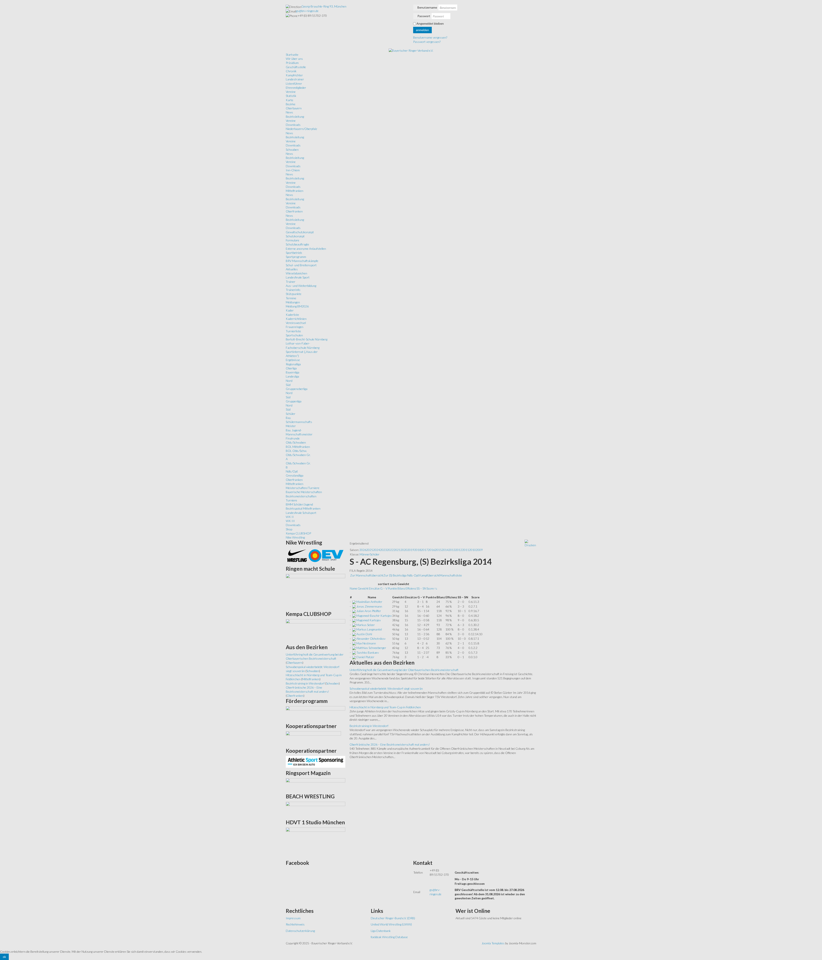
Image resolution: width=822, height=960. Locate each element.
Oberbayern (294, 108)
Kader (290, 310)
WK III (290, 521)
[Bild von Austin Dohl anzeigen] (354, 634)
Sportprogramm (296, 257)
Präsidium (292, 63)
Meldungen (293, 302)
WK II (290, 517)
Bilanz (401, 588)
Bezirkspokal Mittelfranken (303, 508)
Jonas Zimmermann (369, 606)
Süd (288, 385)
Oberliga (291, 368)
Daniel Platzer (365, 657)
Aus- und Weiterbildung (301, 285)
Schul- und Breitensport (301, 265)
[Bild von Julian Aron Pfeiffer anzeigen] (354, 611)
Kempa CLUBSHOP (298, 533)
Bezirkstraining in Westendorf (369, 726)
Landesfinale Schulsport (301, 513)
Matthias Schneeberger (371, 648)
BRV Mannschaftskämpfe (302, 261)
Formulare (292, 240)
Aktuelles (292, 269)
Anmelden (422, 30)
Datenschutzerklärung (300, 931)
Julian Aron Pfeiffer (368, 611)
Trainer (290, 281)
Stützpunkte (293, 294)
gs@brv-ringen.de (307, 11)
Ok (4, 956)
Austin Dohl (364, 634)
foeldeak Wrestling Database (389, 937)
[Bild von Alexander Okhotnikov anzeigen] (354, 638)
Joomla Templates (493, 943)
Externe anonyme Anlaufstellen (306, 248)
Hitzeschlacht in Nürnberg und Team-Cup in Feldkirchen (385, 707)
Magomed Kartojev (368, 620)
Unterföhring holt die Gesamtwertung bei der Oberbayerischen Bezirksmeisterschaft (404, 670)
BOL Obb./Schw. (296, 451)
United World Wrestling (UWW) (391, 924)
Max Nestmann (366, 643)
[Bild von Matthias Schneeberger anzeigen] (354, 648)
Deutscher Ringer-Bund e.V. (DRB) (393, 918)
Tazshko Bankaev (367, 652)
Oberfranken (294, 211)
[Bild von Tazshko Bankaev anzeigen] (354, 652)
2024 (376, 550)
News (289, 112)
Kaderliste (292, 314)
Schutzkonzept (295, 236)
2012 (458, 550)
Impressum (293, 918)
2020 (404, 550)
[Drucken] (530, 543)
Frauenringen (294, 327)
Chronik (291, 71)
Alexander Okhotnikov (371, 638)
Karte (289, 100)
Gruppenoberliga (296, 389)
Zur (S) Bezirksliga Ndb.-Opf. (401, 575)
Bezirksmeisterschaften (301, 496)
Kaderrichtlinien (296, 319)
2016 (431, 550)
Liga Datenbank (381, 931)
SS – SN (421, 588)
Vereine (291, 91)
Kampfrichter (294, 75)
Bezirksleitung (295, 116)
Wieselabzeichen (296, 273)
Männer (365, 554)
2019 (410, 550)
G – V (383, 588)
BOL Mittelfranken (298, 446)
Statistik (291, 96)
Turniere (291, 500)
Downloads (293, 124)
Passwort (423, 16)
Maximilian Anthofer (369, 601)
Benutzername (427, 7)
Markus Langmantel (369, 629)
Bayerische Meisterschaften (304, 492)
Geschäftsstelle (296, 67)
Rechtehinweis (295, 924)
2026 (362, 550)
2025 (369, 550)
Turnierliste (293, 331)
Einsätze (374, 588)
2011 (465, 550)
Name (353, 588)
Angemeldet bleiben (430, 23)
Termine (291, 298)
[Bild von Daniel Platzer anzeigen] (354, 657)
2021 (397, 550)
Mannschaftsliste (451, 575)
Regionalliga (293, 364)
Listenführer (294, 83)
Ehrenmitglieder (296, 87)
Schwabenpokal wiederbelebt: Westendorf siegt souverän (386, 688)
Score (430, 588)
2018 (417, 550)
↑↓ (435, 588)
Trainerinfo (293, 290)
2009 (479, 550)
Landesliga (292, 376)
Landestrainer (295, 79)
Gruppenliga (293, 401)
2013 (451, 550)
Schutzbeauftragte (297, 244)
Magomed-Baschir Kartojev (374, 615)
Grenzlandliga (294, 475)
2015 (438, 550)
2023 (383, 550)
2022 (390, 550)
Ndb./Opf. (292, 471)
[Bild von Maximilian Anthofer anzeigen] (354, 601)
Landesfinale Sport (298, 277)
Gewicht (363, 588)
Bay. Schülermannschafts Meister (299, 422)
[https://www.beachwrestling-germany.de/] (315, 809)
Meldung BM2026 (297, 306)
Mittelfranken (294, 191)
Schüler (290, 413)
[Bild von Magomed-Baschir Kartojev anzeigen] (354, 615)
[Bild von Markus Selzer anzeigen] (354, 625)
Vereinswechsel (296, 323)
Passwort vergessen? (427, 42)
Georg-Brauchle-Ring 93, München (323, 6)
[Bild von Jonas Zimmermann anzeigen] (354, 606)
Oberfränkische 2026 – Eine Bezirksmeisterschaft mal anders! (390, 744)
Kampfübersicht (429, 575)
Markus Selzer (365, 625)
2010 (472, 550)
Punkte (392, 588)
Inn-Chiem (293, 170)
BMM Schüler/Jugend (299, 504)
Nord (289, 380)
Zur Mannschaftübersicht (366, 575)
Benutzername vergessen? (430, 37)
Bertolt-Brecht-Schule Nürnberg (306, 339)
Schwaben (292, 149)
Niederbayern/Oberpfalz (301, 129)
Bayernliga (292, 372)
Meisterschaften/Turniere (302, 488)
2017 (424, 550)
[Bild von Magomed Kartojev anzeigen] (354, 620)
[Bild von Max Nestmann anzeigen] (354, 643)
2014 (445, 550)
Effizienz (411, 588)
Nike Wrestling (295, 537)
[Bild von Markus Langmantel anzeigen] (354, 629)
